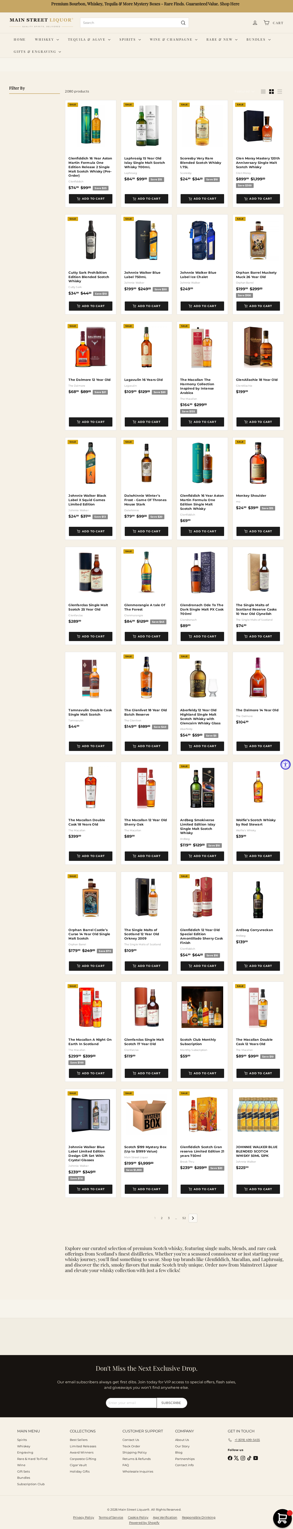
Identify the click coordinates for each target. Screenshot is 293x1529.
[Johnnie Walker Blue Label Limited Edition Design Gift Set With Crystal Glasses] (90, 1135)
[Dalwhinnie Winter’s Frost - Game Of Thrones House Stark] (146, 478)
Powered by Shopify (144, 1522)
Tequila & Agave (87, 39)
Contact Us (130, 1440)
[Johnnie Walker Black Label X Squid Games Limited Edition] (90, 478)
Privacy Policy (83, 1517)
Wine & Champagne (172, 39)
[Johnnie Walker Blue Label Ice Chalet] (202, 253)
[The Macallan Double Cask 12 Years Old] (258, 1020)
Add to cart (93, 198)
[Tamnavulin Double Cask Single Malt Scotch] (90, 690)
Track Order (131, 1446)
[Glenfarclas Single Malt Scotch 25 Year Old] (90, 585)
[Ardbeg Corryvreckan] (258, 908)
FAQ (125, 1465)
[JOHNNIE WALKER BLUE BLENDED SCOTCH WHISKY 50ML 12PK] (258, 1129)
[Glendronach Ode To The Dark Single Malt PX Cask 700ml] (202, 587)
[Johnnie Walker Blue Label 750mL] (146, 253)
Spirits (128, 39)
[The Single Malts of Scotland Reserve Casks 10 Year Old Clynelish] (258, 587)
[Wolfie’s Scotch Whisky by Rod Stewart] (258, 800)
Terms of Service (111, 1517)
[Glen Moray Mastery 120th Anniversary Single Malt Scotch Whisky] (258, 144)
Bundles (257, 39)
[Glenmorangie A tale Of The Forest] (146, 585)
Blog (178, 1452)
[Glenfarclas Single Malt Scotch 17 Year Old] (146, 1020)
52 (184, 1218)
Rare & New (220, 39)
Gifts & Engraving (35, 51)
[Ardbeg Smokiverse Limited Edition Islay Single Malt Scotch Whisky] (202, 805)
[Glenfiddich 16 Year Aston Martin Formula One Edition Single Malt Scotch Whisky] (202, 480)
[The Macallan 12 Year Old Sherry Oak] (146, 800)
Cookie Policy (138, 1517)
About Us (182, 1440)
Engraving (25, 1452)
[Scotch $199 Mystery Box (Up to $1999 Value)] (146, 1130)
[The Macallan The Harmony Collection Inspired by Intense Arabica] (202, 368)
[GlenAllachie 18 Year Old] (258, 358)
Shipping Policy (134, 1452)
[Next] (193, 1218)
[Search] (183, 23)
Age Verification (165, 1517)
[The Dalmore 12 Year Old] (90, 358)
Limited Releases (83, 1446)
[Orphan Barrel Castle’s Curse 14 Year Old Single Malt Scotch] (90, 913)
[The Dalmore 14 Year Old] (258, 688)
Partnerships (185, 1459)
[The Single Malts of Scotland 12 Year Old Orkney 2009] (146, 912)
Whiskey (45, 39)
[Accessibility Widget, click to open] (285, 764)
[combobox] (134, 23)
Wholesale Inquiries (137, 1471)
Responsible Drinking (198, 1517)
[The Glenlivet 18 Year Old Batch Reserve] (146, 690)
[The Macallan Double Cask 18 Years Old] (90, 800)
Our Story (182, 1446)
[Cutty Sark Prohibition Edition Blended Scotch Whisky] (90, 255)
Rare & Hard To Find (32, 1459)
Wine (21, 1465)
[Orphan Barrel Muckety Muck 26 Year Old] (258, 256)
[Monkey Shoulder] (258, 474)
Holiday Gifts (80, 1471)
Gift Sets (23, 1471)
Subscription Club (31, 1484)
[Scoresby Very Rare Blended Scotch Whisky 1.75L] (202, 141)
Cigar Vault (78, 1465)
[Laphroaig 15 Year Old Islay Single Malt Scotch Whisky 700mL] (146, 141)
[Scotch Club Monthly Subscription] (202, 1020)
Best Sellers (79, 1440)
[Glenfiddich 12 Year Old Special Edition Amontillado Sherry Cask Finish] (202, 915)
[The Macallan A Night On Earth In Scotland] (90, 1023)
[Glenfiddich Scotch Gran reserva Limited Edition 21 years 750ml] (202, 1130)
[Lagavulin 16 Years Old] (146, 358)
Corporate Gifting (83, 1459)
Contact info (184, 1465)
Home (20, 39)
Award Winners (81, 1452)
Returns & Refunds (136, 1459)
